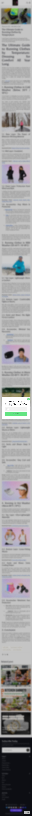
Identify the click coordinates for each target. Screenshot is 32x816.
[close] (28, 399)
